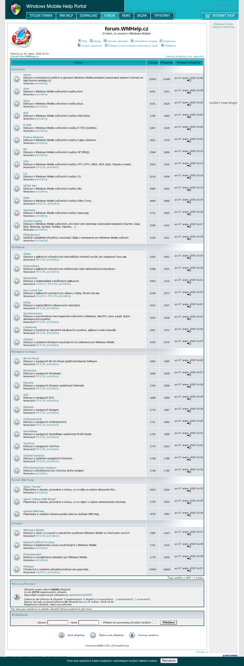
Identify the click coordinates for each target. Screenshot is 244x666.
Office (27, 253)
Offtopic (28, 566)
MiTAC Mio (30, 185)
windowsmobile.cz (224, 5)
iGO (25, 394)
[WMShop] (220, 18)
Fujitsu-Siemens (33, 137)
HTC (26, 161)
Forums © (202, 652)
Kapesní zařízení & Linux (39, 542)
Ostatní (28, 339)
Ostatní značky (32, 221)
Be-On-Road (31, 358)
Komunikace (31, 266)
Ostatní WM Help (33, 511)
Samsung (29, 210)
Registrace (169, 41)
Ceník (229, 24)
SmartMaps (30, 431)
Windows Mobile (33, 530)
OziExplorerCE (32, 419)
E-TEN (27, 125)
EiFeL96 (40, 167)
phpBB (100, 645)
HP (25, 149)
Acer (26, 88)
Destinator (29, 370)
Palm (26, 197)
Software (18, 247)
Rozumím (169, 660)
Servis (27, 74)
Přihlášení (170, 45)
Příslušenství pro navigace (39, 467)
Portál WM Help (22, 480)
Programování (32, 554)
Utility (27, 302)
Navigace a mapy (23, 351)
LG (25, 173)
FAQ (84, 41)
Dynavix (28, 382)
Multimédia (30, 278)
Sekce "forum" (32, 486)
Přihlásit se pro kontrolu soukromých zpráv (133, 45)
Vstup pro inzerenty (223, 26)
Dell (25, 112)
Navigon (28, 407)
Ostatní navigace (34, 455)
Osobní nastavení (91, 45)
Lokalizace (30, 327)
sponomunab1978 (80, 594)
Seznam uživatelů (117, 41)
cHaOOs (41, 203)
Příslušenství (31, 234)
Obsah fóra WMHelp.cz (24, 56)
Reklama (219, 24)
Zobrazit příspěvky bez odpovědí (184, 56)
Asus (26, 100)
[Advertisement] (223, 248)
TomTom (28, 443)
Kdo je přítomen (24, 583)
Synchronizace (32, 313)
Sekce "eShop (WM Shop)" (39, 499)
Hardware (18, 69)
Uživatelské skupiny (146, 41)
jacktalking (41, 83)
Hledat (97, 41)
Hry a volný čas (32, 290)
